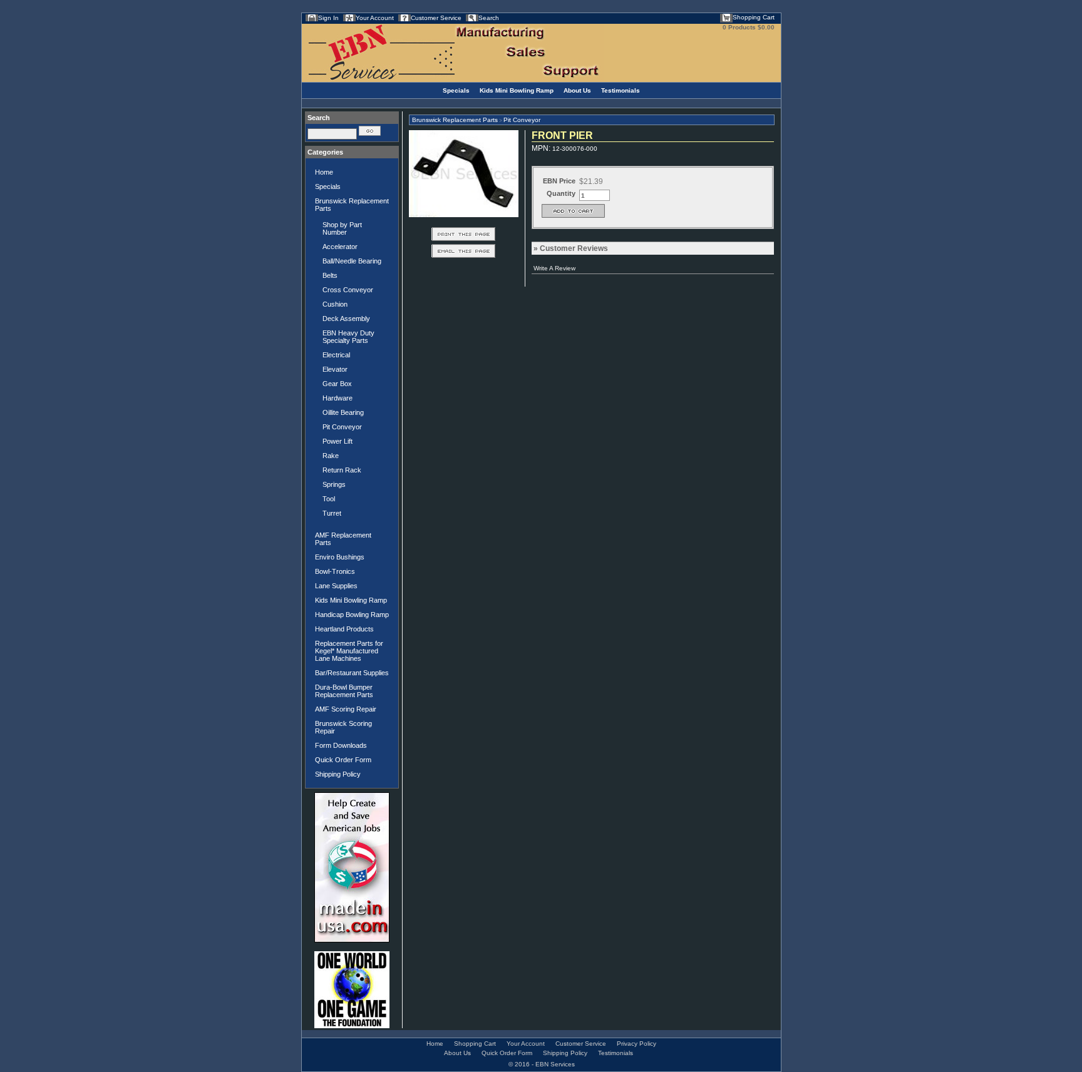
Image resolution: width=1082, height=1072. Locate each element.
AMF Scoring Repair (345, 709)
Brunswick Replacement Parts (352, 204)
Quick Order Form (343, 759)
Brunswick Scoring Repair (343, 727)
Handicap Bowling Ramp (352, 614)
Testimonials (620, 90)
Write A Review (554, 268)
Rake (330, 455)
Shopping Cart (754, 17)
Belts (329, 275)
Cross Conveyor (347, 290)
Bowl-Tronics (335, 571)
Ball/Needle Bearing (351, 261)
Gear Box (337, 383)
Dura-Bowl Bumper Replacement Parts (344, 690)
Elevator (335, 369)
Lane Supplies (336, 586)
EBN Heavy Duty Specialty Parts (348, 336)
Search (488, 17)
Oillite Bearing (343, 412)
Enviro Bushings (339, 557)
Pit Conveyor (342, 427)
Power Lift (337, 441)
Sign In (328, 17)
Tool (328, 499)
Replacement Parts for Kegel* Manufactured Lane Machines (349, 651)
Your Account (375, 17)
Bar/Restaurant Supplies (352, 672)
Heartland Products (344, 629)
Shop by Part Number (342, 228)
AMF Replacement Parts (343, 538)
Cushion (335, 304)
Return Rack (341, 470)
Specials (456, 90)
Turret (331, 513)
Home (324, 172)
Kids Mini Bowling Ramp (517, 90)
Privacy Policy (636, 1043)
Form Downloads (341, 745)
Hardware (337, 398)
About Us (577, 90)
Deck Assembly (346, 318)
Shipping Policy (338, 774)
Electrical (336, 355)
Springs (334, 484)
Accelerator (340, 246)
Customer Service (436, 17)
